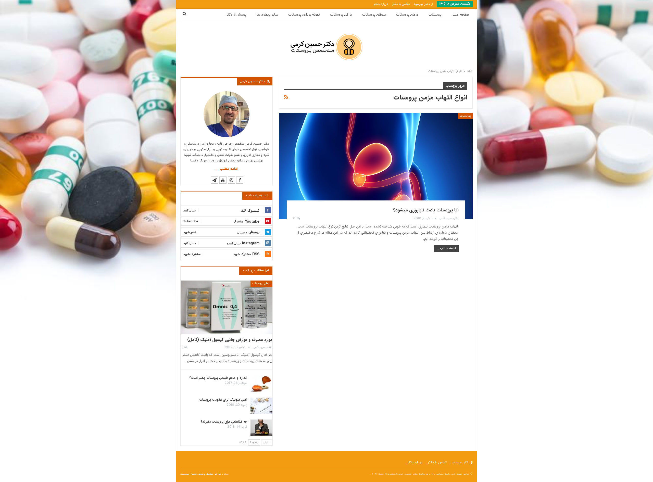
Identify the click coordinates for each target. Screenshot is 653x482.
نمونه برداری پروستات (304, 14)
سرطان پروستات (374, 14)
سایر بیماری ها (267, 14)
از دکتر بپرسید (423, 4)
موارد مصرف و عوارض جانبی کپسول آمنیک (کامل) (229, 340)
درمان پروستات (407, 14)
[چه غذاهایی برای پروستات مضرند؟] (261, 428)
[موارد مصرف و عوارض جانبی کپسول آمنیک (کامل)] (226, 307)
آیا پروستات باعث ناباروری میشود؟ (426, 210)
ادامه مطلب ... (446, 248)
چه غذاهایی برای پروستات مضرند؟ (224, 421)
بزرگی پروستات (341, 14)
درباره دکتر (381, 4)
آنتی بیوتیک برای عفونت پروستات (223, 399)
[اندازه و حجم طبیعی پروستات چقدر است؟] (261, 384)
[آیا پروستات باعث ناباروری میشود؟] (376, 166)
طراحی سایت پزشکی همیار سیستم (201, 474)
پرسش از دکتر (236, 14)
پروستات (435, 14)
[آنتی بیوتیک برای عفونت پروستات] (261, 406)
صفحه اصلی (460, 14)
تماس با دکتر (401, 4)
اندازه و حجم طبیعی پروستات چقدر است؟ (218, 377)
